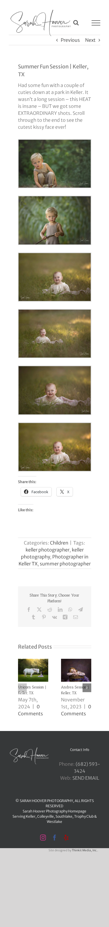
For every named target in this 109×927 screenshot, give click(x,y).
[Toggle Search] (76, 23)
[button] (22, 687)
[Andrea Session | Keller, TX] (76, 662)
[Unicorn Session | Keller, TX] (33, 662)
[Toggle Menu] (96, 23)
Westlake (54, 821)
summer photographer (65, 564)
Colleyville (45, 816)
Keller (30, 816)
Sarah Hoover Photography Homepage (54, 811)
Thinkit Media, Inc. (84, 850)
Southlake (64, 816)
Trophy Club (84, 816)
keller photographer (47, 550)
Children (59, 543)
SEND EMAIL (85, 778)
